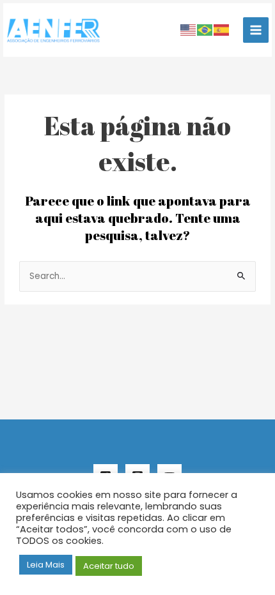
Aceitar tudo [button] (108, 566)
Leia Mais (46, 565)
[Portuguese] (205, 30)
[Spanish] (222, 30)
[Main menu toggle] (256, 30)
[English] (188, 30)
